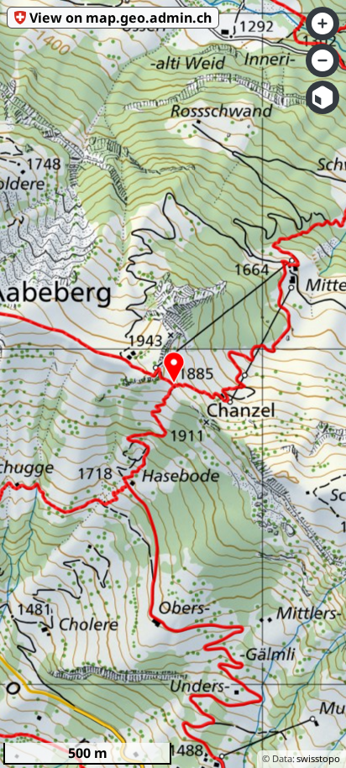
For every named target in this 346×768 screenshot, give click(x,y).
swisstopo (318, 758)
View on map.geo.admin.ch (120, 17)
